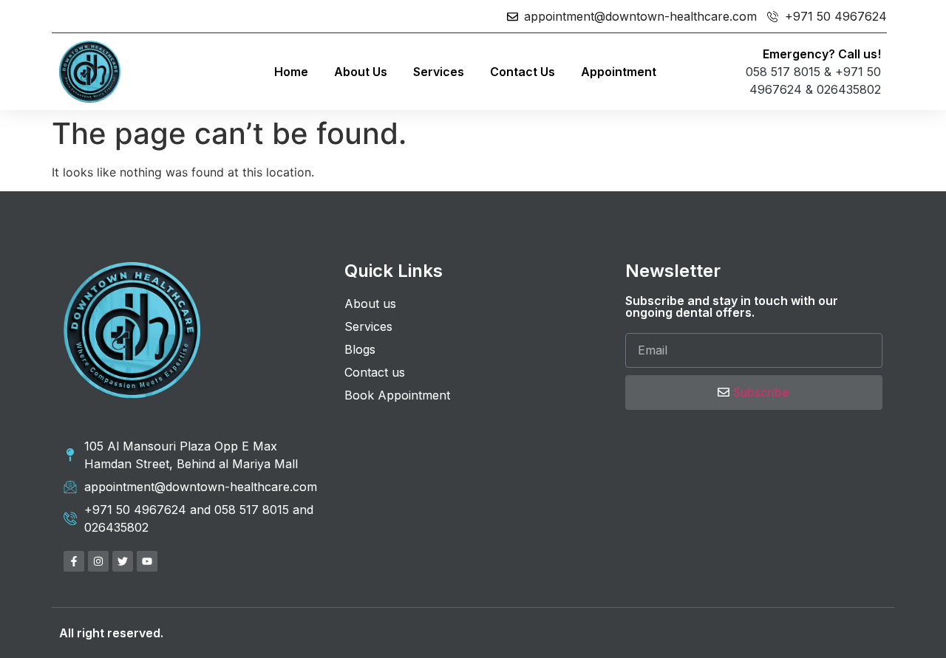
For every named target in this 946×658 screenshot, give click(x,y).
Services (438, 71)
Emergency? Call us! (822, 54)
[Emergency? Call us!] (691, 71)
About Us (360, 71)
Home (291, 71)
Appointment (618, 71)
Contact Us (522, 71)
